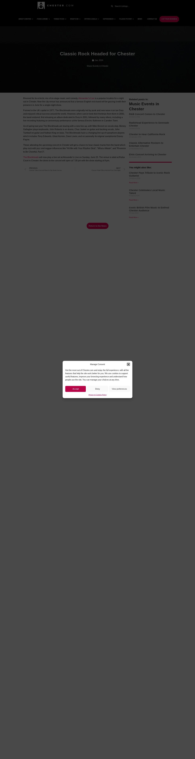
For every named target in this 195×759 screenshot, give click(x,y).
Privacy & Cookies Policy (98, 395)
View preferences (119, 389)
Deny (97, 389)
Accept (76, 389)
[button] (128, 364)
